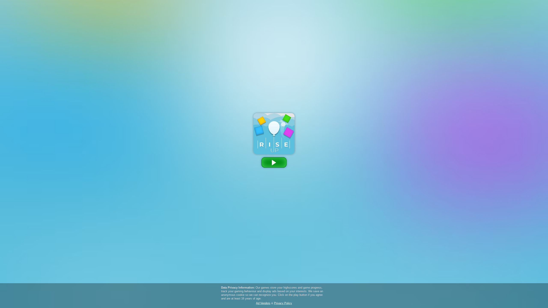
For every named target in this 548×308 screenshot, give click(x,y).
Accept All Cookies (290, 62)
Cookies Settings (259, 62)
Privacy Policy (283, 51)
